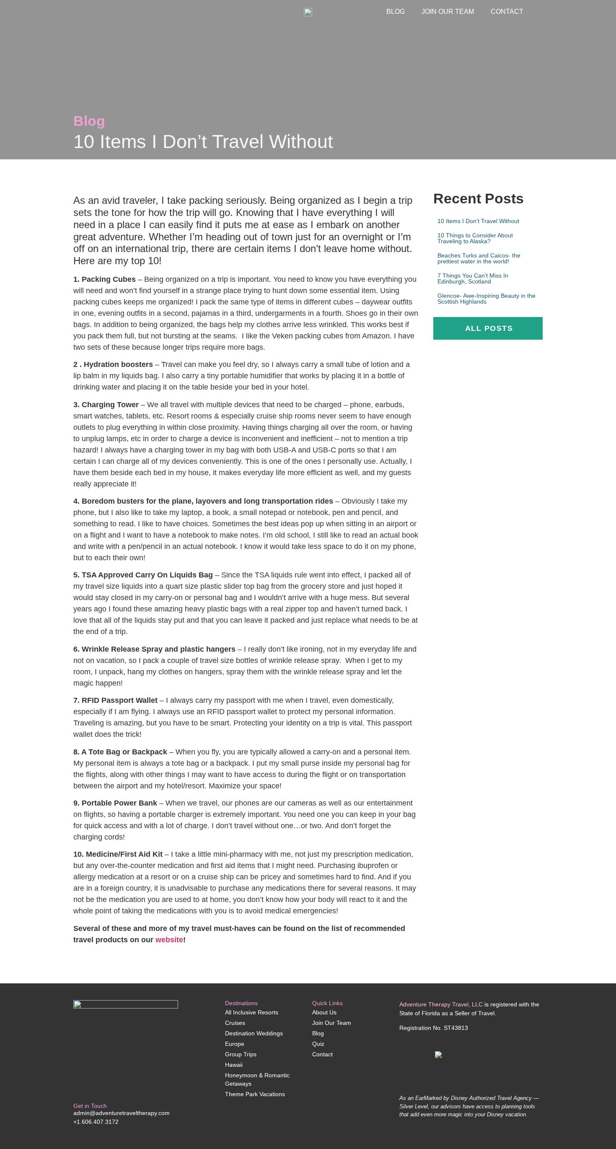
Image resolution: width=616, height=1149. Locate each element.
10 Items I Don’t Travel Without (478, 221)
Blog (395, 11)
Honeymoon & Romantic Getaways (257, 1079)
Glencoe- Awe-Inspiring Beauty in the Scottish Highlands (486, 298)
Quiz (318, 1043)
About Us (324, 1012)
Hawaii (234, 1064)
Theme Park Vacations (255, 1094)
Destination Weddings (254, 1033)
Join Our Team (448, 11)
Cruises (235, 1022)
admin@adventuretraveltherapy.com (121, 1113)
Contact (507, 11)
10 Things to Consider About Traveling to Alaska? (475, 238)
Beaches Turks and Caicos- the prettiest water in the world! (478, 258)
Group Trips (240, 1054)
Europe (234, 1043)
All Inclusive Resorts (251, 1012)
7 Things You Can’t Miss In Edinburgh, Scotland (472, 278)
